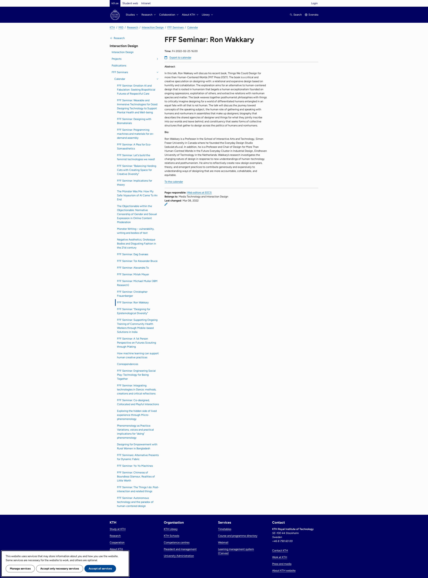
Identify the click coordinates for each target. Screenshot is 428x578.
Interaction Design (153, 27)
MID (121, 27)
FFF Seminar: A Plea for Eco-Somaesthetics (134, 146)
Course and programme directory (237, 535)
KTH (112, 27)
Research (132, 27)
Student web (130, 3)
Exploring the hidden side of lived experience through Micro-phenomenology (137, 415)
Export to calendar (180, 57)
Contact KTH (280, 550)
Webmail (223, 542)
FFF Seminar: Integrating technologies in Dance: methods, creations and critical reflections (136, 389)
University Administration (179, 555)
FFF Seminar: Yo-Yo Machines (135, 465)
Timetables (224, 529)
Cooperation (117, 542)
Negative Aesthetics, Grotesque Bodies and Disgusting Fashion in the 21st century (136, 243)
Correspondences (127, 364)
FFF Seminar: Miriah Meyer (133, 274)
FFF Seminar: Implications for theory (134, 182)
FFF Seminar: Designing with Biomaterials (134, 121)
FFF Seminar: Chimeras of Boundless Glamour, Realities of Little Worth (136, 476)
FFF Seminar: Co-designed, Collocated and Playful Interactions (138, 402)
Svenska (313, 14)
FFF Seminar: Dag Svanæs (132, 254)
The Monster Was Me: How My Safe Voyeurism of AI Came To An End (137, 195)
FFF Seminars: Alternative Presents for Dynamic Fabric (138, 457)
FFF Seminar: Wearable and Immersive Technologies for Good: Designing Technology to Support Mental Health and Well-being (137, 106)
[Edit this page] (166, 204)
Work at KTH (279, 557)
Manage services (20, 568)
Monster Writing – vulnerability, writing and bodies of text (135, 230)
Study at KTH (118, 529)
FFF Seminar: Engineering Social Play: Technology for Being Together (136, 374)
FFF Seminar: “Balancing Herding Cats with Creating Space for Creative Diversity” (136, 170)
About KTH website (284, 570)
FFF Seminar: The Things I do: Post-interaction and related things (138, 489)
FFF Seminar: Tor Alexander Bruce (137, 261)
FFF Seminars (175, 27)
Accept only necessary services (59, 568)
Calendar (192, 27)
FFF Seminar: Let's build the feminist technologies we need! (136, 157)
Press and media (281, 563)
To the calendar (174, 181)
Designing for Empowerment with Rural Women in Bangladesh (137, 446)
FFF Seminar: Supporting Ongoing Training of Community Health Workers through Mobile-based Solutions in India (137, 326)
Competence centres (176, 542)
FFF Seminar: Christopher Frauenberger (132, 293)
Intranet (146, 3)
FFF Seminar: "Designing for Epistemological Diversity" (133, 311)
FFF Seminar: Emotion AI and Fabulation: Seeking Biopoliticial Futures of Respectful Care (136, 89)
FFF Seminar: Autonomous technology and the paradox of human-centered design (135, 502)
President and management (180, 549)
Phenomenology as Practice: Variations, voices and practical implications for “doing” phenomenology (135, 431)
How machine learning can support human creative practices (138, 355)
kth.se (115, 3)
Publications (119, 65)
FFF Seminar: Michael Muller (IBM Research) (137, 283)
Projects (116, 58)
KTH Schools (171, 535)
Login (314, 3)
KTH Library (171, 529)
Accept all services (100, 568)
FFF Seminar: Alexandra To (133, 267)
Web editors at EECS (199, 192)
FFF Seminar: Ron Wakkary (133, 302)
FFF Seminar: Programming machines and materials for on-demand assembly (135, 133)
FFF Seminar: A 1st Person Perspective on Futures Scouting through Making (136, 342)
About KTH (116, 549)
